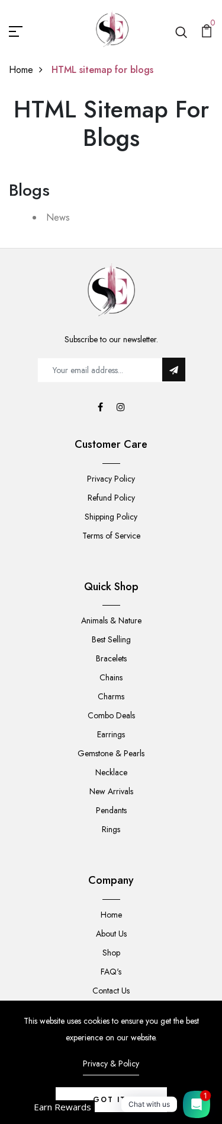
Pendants (111, 810)
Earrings (111, 734)
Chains (111, 677)
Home (21, 70)
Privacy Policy (111, 479)
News (58, 217)
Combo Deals (111, 715)
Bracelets (111, 658)
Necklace (111, 772)
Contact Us (111, 990)
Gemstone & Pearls (111, 753)
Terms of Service (111, 536)
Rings (111, 829)
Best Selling (111, 639)
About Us (111, 934)
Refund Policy (111, 498)
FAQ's (111, 971)
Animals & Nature (111, 620)
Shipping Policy (111, 517)
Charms (111, 696)
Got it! (111, 1099)
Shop (111, 953)
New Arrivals (111, 791)
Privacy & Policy (111, 1063)
